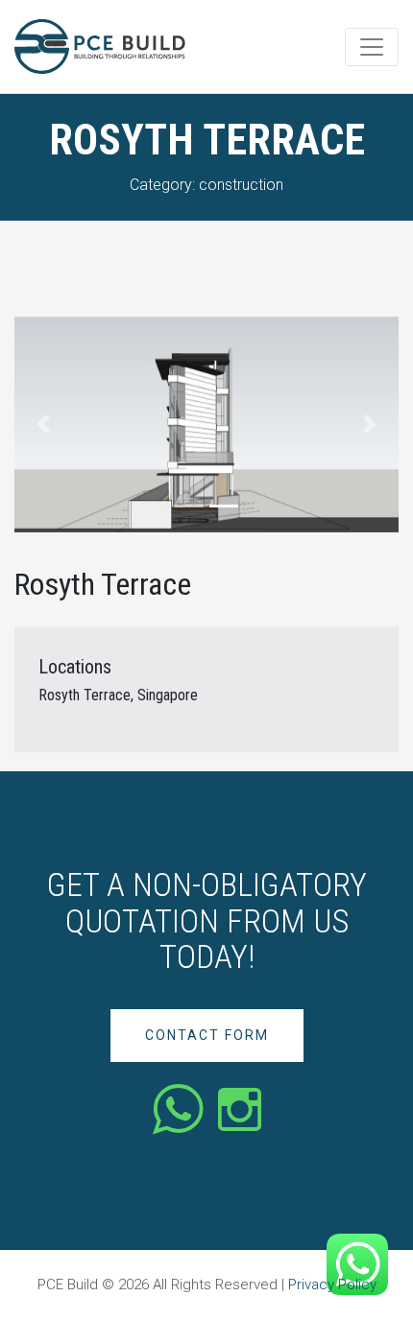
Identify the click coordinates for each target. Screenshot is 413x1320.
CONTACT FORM (207, 1035)
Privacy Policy (332, 1284)
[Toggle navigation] (372, 47)
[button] (43, 424)
